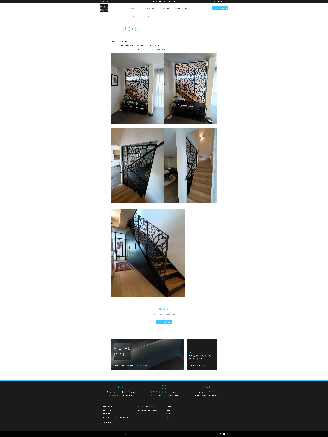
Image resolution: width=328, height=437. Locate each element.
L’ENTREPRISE (107, 406)
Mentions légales (123, 434)
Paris (175, 1)
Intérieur (106, 413)
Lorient (152, 1)
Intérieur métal (125, 17)
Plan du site (155, 434)
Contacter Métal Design (145, 406)
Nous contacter (220, 8)
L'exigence (175, 8)
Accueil (131, 8)
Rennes (160, 1)
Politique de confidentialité (139, 434)
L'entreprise (164, 8)
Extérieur (151, 8)
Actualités (186, 8)
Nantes (168, 1)
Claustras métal (139, 17)
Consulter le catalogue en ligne (130, 365)
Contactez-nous (164, 322)
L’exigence (107, 410)
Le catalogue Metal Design (146, 410)
